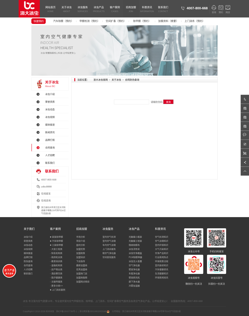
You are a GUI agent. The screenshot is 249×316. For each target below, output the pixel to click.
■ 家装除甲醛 (56, 237)
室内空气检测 (109, 237)
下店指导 (80, 261)
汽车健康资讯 (161, 269)
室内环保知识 (161, 245)
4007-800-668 (48, 179)
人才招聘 (50, 155)
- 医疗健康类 (56, 277)
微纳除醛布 (134, 245)
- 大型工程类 (56, 249)
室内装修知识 (161, 265)
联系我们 (163, 9)
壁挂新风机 (134, 277)
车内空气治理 (109, 245)
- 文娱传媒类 (56, 281)
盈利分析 (80, 245)
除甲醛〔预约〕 (142, 21)
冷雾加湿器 (134, 285)
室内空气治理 (109, 241)
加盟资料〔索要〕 (168, 21)
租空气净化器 (109, 253)
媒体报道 (50, 124)
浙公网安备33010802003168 (93, 311)
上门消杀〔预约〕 (194, 21)
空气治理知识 (161, 241)
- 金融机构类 (56, 265)
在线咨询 (46, 200)
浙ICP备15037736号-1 (66, 311)
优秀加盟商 (81, 269)
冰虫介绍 (50, 94)
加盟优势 (80, 249)
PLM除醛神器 (135, 257)
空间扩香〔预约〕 (116, 21)
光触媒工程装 (135, 241)
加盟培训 (80, 257)
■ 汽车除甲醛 (56, 241)
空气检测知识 (161, 237)
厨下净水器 (134, 281)
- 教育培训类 (56, 261)
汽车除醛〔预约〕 (63, 21)
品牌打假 (50, 140)
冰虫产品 (99, 9)
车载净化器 (134, 273)
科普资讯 (147, 9)
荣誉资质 (50, 101)
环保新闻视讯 (161, 277)
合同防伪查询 (132, 79)
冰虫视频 (50, 117)
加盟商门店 (81, 273)
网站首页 (50, 9)
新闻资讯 (50, 132)
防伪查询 (28, 261)
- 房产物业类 (56, 269)
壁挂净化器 (134, 269)
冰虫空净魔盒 (135, 253)
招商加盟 (131, 9)
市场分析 (80, 237)
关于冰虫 (66, 9)
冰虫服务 (82, 9)
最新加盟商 (81, 265)
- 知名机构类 (56, 253)
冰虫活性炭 (134, 249)
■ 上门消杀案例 (57, 290)
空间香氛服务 (109, 257)
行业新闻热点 (161, 257)
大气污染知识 (161, 249)
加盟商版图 (81, 277)
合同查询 (50, 147)
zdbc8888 (46, 186)
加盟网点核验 (82, 281)
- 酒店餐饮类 (56, 273)
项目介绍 (80, 241)
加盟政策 (80, 253)
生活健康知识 (161, 273)
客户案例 (115, 9)
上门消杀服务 (109, 249)
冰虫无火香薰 (135, 261)
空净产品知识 (161, 253)
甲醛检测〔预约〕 (89, 21)
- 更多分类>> (56, 285)
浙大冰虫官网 (101, 79)
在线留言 (46, 193)
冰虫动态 (50, 109)
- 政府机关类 (56, 257)
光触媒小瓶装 (135, 237)
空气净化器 (134, 265)
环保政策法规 (161, 261)
